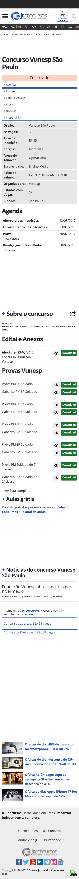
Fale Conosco (51, 831)
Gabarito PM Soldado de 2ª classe (19, 479)
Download (69, 353)
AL (19, 26)
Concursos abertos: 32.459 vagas (27, 623)
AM (34, 26)
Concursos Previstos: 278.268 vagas (29, 632)
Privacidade (52, 840)
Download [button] (69, 384)
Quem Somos (28, 831)
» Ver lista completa (16, 491)
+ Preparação (12, 117)
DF (56, 26)
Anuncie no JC (28, 840)
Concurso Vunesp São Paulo (48, 34)
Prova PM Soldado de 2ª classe (19, 466)
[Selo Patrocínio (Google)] (62, 16)
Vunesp (34, 184)
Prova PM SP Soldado (17, 384)
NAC (5, 26)
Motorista (36, 149)
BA (42, 26)
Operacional (38, 158)
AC (13, 26)
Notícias (10, 111)
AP (27, 26)
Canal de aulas (34, 512)
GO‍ (69, 26)
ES (62, 26)
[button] (56, 353)
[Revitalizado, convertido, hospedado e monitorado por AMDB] (73, 872)
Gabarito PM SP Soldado (19, 391)
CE (48, 26)
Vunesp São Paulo (42, 125)
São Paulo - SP (39, 201)
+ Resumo (10, 91)
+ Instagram (25, 614)
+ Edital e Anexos (15, 98)
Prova (8, 104)
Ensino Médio (39, 166)
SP (31, 192)
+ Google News (50, 610)
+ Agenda (10, 84)
